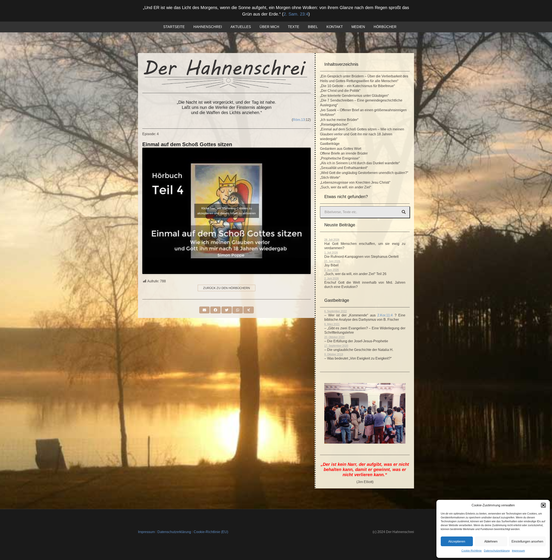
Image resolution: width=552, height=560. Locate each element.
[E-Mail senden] (204, 310)
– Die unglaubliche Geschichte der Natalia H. (358, 350)
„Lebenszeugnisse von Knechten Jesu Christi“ (355, 182)
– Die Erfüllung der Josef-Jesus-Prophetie (356, 341)
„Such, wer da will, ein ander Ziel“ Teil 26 (355, 274)
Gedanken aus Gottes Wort (340, 148)
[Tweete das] (226, 310)
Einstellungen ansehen (527, 541)
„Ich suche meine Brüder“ (339, 120)
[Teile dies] (215, 310)
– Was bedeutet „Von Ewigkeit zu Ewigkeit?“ (358, 358)
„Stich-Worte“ (330, 177)
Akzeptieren (456, 541)
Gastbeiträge (330, 143)
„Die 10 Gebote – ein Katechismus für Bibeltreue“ (357, 86)
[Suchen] (404, 212)
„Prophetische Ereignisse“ (340, 158)
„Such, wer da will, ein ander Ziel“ (345, 187)
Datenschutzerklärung (497, 550)
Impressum (518, 550)
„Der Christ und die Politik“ (340, 90)
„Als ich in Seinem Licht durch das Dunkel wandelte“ (360, 163)
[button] (543, 505)
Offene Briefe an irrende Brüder (344, 153)
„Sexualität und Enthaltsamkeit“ (344, 168)
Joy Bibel (331, 265)
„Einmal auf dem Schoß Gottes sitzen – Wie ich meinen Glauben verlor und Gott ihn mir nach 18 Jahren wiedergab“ (362, 134)
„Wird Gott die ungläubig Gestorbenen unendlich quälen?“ (364, 173)
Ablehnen (490, 541)
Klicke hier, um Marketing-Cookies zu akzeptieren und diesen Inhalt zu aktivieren (226, 210)
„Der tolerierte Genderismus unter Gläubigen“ (354, 95)
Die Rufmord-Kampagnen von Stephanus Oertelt (361, 256)
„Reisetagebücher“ (334, 124)
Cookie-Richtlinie (471, 550)
